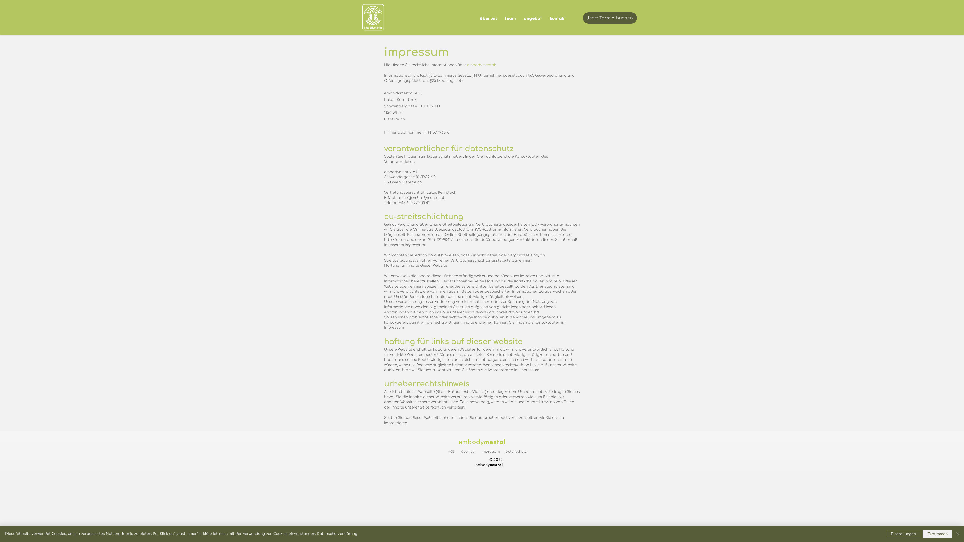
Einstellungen (903, 534)
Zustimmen (937, 534)
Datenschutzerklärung (337, 534)
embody (471, 442)
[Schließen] (958, 534)
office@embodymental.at (421, 198)
